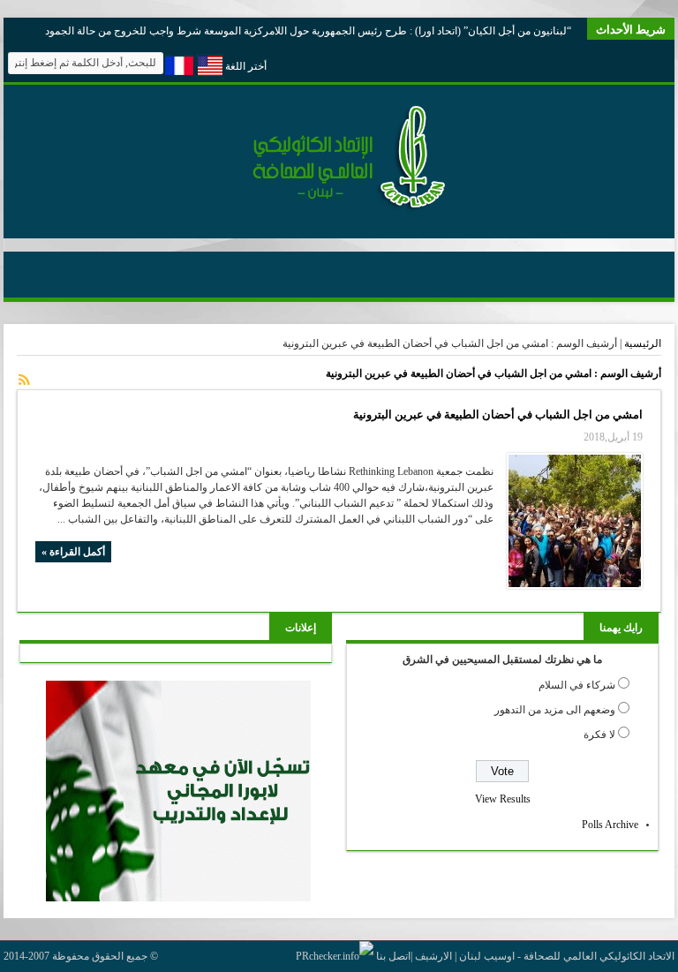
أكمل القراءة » (73, 552)
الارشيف (433, 956)
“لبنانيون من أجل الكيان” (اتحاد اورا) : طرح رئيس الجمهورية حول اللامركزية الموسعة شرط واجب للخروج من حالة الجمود (308, 31)
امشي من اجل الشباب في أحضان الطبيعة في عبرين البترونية (498, 414)
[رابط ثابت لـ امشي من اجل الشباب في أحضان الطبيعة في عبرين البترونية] (574, 521)
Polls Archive (610, 824)
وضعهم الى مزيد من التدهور (554, 710)
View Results (503, 799)
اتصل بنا (393, 956)
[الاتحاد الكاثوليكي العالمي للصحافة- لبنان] (339, 208)
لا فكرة (599, 734)
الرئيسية (642, 343)
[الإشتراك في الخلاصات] (24, 380)
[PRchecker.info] (334, 956)
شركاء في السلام (577, 685)
